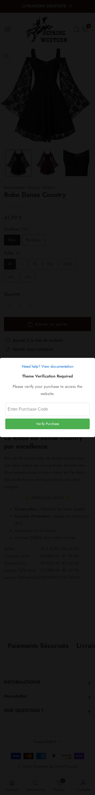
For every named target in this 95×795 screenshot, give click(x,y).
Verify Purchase (47, 423)
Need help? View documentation (47, 366)
